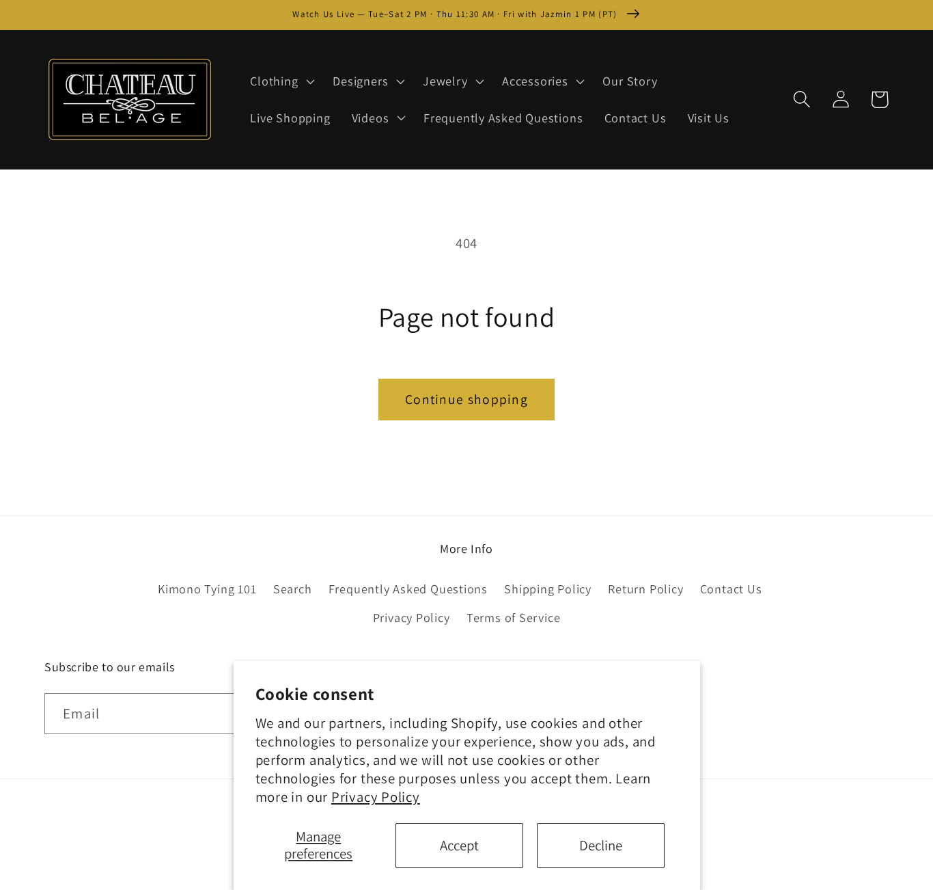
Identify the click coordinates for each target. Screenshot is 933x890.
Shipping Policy (547, 588)
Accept (459, 845)
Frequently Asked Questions (408, 588)
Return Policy (645, 588)
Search (292, 588)
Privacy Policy (375, 796)
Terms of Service (513, 617)
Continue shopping (466, 399)
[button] (281, 81)
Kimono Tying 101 (207, 588)
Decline (600, 845)
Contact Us (731, 588)
